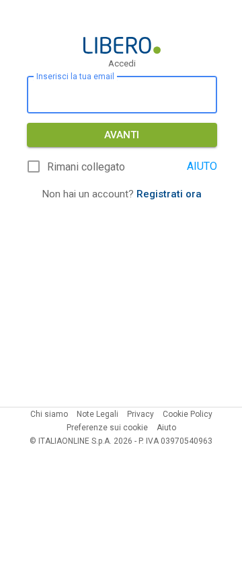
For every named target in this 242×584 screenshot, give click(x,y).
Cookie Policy (187, 414)
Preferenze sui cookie (107, 427)
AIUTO (202, 166)
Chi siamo (49, 414)
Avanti (121, 135)
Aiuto (166, 427)
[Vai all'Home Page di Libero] (122, 45)
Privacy (140, 414)
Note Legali (97, 414)
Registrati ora (169, 194)
